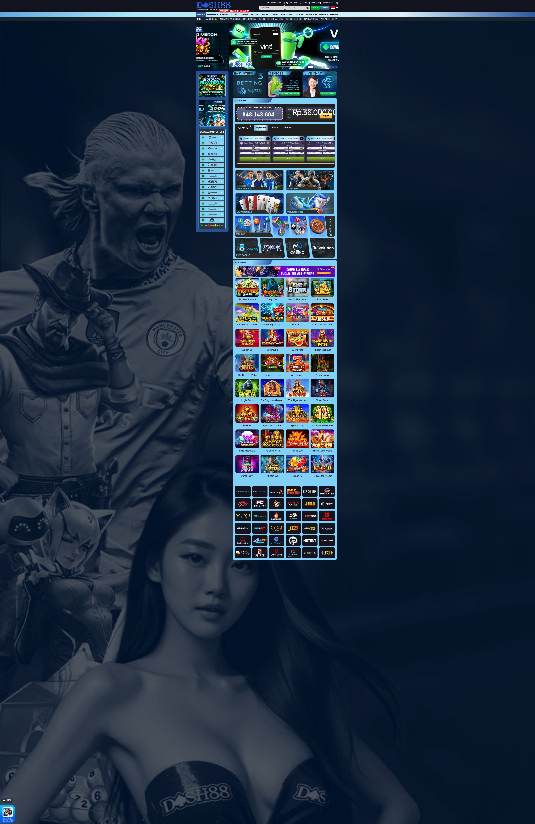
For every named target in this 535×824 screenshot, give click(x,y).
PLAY (255, 159)
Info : (200, 19)
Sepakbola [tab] (261, 127)
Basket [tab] (275, 127)
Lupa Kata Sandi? (326, 3)
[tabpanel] (287, 149)
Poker (265, 15)
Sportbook (212, 15)
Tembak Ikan (311, 15)
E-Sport (224, 15)
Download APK (276, 3)
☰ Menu (7, 799)
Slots (234, 15)
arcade (255, 15)
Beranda (200, 15)
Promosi (334, 15)
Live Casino (287, 15)
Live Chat (292, 3)
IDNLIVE (244, 15)
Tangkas (298, 15)
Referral (323, 15)
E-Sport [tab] (288, 127)
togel (275, 15)
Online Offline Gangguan (213, 225)
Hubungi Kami (308, 3)
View (326, 113)
